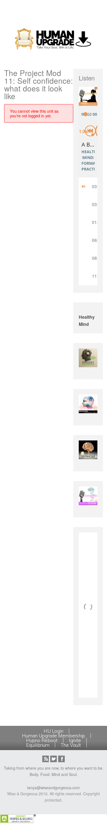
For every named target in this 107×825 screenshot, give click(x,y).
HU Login (53, 731)
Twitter (53, 759)
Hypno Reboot (42, 740)
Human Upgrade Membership (53, 735)
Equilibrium (37, 745)
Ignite (75, 740)
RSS (45, 759)
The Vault (71, 745)
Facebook (61, 759)
